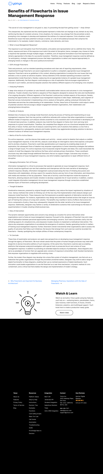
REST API (47, 397)
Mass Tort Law (33, 416)
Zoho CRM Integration (51, 411)
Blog (14, 408)
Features (16, 399)
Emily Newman (24, 20)
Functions (32, 411)
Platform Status (34, 397)
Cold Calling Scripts (35, 413)
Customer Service (34, 20)
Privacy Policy (17, 402)
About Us (16, 397)
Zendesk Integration (50, 402)
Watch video (64, 313)
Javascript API (48, 399)
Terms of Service (18, 405)
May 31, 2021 (11, 20)
